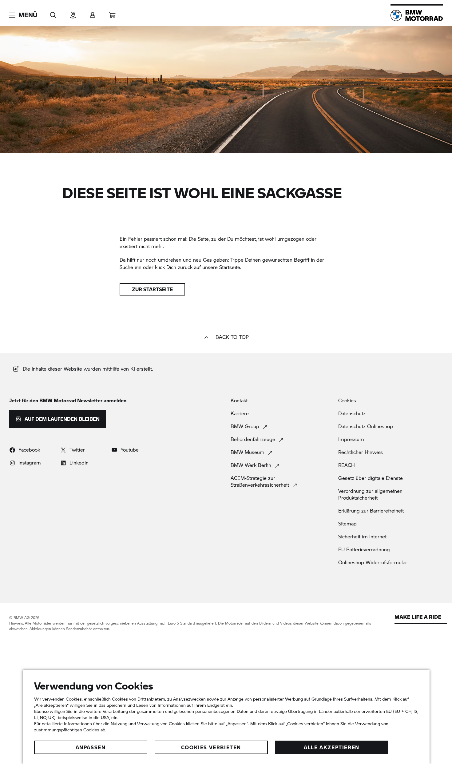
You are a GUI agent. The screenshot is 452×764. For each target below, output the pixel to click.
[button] (23, 15)
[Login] (92, 13)
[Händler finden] (73, 13)
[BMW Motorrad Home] (417, 15)
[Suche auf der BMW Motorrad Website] (53, 13)
